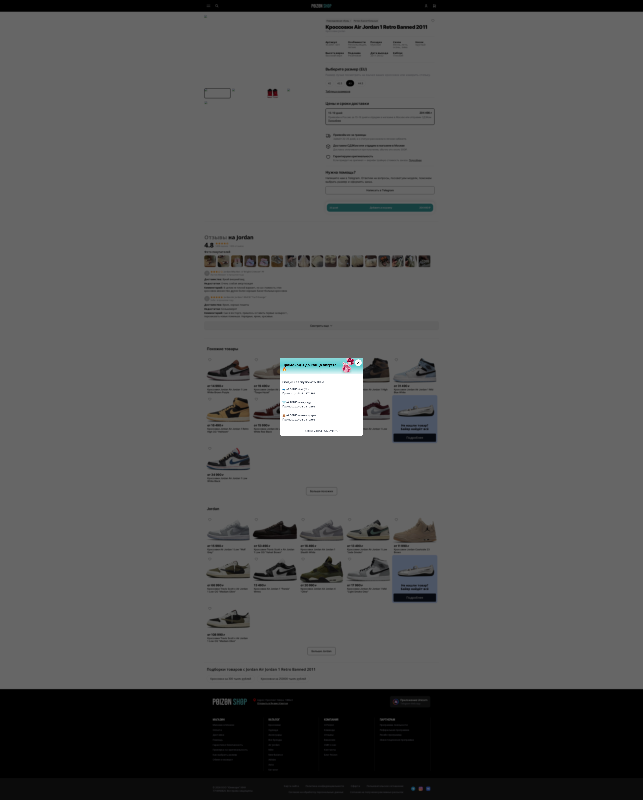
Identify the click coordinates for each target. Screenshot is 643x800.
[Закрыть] (358, 362)
